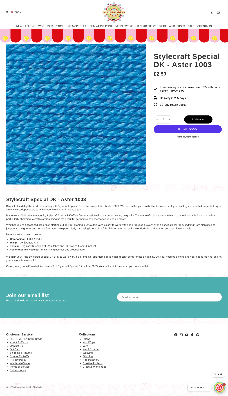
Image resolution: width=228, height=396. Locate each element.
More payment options (188, 136)
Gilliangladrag (19, 387)
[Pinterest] (197, 335)
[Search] (7, 12)
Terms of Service (19, 366)
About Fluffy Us (19, 342)
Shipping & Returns (21, 352)
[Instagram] (181, 335)
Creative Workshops (94, 366)
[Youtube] (187, 335)
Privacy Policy (18, 359)
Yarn (85, 345)
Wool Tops (89, 342)
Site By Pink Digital (34, 387)
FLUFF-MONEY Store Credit (26, 338)
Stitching (88, 356)
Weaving (88, 352)
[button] (219, 387)
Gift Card (15, 349)
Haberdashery (91, 359)
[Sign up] (217, 297)
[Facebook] (176, 335)
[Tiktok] (192, 335)
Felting (87, 338)
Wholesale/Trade (20, 363)
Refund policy (18, 370)
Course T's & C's (19, 356)
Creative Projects (93, 363)
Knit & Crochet (91, 349)
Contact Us (16, 345)
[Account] (211, 12)
